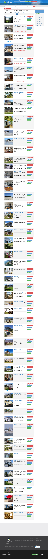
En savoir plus (20, 555)
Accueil (12, 4)
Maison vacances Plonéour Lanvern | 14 (19, 92)
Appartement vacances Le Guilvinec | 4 (19, 16)
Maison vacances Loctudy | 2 (18, 171)
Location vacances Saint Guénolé (39, 23)
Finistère (14, 12)
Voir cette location (29, 38)
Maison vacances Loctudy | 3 (18, 453)
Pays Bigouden (17, 12)
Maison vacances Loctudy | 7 (18, 470)
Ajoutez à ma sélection (30, 47)
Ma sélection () (22, 1)
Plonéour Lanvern (22, 12)
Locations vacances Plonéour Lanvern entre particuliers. (21, 543)
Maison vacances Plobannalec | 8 (18, 366)
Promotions (23, 4)
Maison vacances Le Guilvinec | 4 (18, 400)
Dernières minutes (17, 4)
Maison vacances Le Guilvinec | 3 (18, 416)
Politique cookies (37, 545)
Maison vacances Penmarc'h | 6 (18, 212)
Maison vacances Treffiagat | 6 (18, 164)
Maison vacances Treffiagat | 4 (18, 393)
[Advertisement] (39, 37)
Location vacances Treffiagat (38, 25)
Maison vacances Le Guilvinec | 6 (18, 301)
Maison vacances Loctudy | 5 (18, 193)
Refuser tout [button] (42, 554)
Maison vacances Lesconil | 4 (18, 25)
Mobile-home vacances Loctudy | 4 (18, 116)
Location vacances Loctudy (38, 19)
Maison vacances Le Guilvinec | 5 (18, 251)
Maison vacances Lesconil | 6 (18, 445)
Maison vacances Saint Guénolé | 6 (18, 229)
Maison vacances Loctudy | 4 (18, 237)
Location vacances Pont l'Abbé (39, 22)
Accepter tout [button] (35, 554)
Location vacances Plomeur (38, 21)
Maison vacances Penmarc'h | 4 (18, 58)
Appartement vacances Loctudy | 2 (18, 138)
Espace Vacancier (17, 1)
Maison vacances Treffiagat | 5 (18, 317)
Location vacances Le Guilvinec (39, 17)
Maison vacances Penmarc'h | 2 (18, 292)
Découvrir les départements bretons (31, 4)
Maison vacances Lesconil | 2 (18, 44)
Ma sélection (37, 542)
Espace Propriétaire (28, 1)
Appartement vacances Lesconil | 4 (18, 202)
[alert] (24, 554)
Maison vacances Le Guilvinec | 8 (18, 349)
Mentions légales (37, 544)
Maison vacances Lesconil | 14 (18, 357)
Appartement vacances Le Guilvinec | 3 (19, 146)
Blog (36, 543)
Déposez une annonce (34, 1)
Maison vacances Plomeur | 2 (18, 308)
